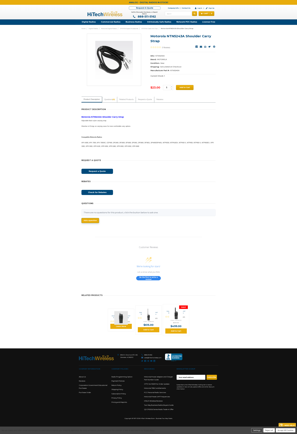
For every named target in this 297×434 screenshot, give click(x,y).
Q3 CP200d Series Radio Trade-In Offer (159, 409)
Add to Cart (148, 330)
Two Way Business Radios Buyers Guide (159, 405)
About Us (82, 377)
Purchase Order (85, 392)
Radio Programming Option (121, 377)
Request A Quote (144, 8)
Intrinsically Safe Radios (159, 22)
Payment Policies (117, 381)
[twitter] (142, 361)
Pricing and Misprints (119, 402)
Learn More (121, 326)
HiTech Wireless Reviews (153, 401)
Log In (199, 8)
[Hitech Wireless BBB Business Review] (173, 358)
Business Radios (134, 22)
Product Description (92, 99)
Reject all (269, 430)
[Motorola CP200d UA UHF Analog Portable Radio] (121, 311)
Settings (256, 430)
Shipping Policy (117, 389)
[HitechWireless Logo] (104, 13)
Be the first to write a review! (148, 278)
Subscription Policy (118, 394)
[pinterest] (148, 361)
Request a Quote (145, 99)
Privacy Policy (116, 398)
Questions (109, 99)
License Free (208, 22)
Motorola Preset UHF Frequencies (157, 397)
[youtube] (151, 361)
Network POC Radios (186, 22)
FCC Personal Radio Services (155, 392)
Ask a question (90, 220)
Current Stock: (157, 76)
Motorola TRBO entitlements (155, 388)
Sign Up (211, 8)
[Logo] (96, 357)
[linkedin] (154, 361)
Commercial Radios (110, 22)
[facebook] (145, 361)
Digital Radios (89, 22)
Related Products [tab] (126, 99)
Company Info (173, 8)
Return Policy (116, 385)
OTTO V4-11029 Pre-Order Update (156, 384)
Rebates (159, 99)
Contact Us (186, 8)
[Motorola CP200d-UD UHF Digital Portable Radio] (176, 306)
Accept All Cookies (286, 430)
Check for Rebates (97, 192)
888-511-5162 (146, 16)
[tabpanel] (121, 320)
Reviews (82, 381)
